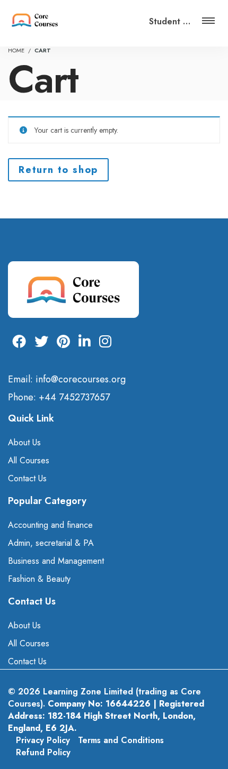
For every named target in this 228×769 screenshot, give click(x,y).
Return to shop (58, 170)
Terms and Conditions (121, 740)
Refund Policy (43, 752)
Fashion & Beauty (39, 579)
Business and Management (56, 561)
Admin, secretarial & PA (51, 543)
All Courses (28, 460)
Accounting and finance (50, 525)
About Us (24, 442)
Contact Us (27, 478)
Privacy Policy (43, 740)
